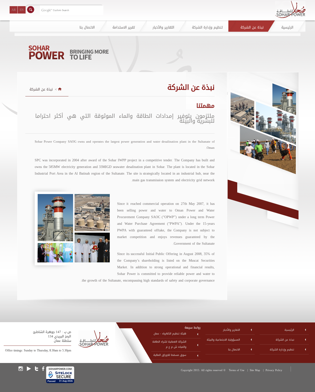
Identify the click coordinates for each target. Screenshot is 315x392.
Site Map (255, 370)
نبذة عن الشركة (41, 89)
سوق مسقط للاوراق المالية (169, 355)
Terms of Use (236, 370)
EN (22, 10)
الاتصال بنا (234, 349)
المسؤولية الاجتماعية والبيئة (223, 339)
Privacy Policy (274, 370)
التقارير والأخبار (231, 329)
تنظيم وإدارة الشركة (282, 349)
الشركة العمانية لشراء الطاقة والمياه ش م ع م (169, 344)
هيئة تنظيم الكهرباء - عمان (170, 333)
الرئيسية (289, 329)
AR (14, 10)
